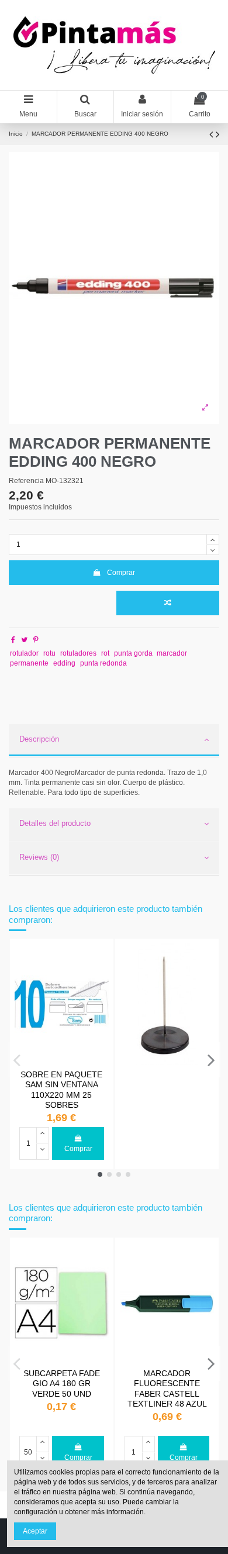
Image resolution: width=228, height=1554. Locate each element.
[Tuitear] (24, 640)
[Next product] (217, 134)
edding (64, 663)
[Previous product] (212, 134)
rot (105, 653)
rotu (49, 653)
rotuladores (78, 653)
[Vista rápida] (100, 978)
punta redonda (103, 663)
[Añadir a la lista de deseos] (100, 959)
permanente (29, 663)
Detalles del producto (55, 823)
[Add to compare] (167, 603)
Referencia (26, 481)
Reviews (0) (39, 857)
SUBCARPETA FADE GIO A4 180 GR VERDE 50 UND (61, 1383)
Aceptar (35, 1531)
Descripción (39, 739)
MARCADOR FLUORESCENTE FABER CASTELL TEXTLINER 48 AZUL (167, 1388)
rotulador (24, 653)
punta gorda (133, 653)
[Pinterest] (36, 640)
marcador (172, 653)
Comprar (121, 572)
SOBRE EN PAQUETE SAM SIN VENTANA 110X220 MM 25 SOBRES (61, 1089)
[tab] (114, 741)
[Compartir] (13, 640)
